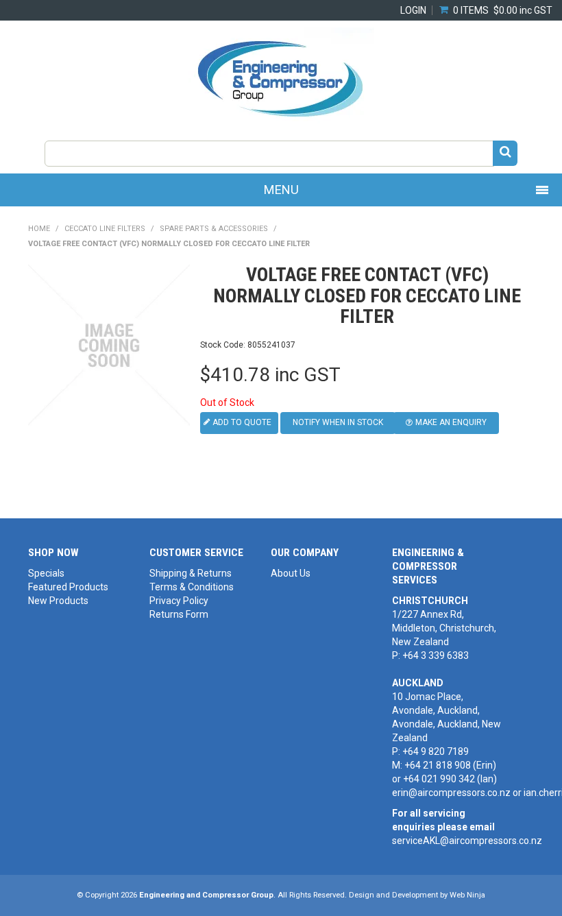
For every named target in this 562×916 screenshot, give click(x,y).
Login (413, 10)
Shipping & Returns (190, 573)
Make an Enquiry (451, 422)
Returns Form (178, 614)
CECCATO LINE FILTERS (104, 228)
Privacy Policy (178, 600)
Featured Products (68, 586)
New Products (58, 600)
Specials (46, 573)
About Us (290, 573)
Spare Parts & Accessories (214, 228)
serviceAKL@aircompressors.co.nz (467, 840)
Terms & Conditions (191, 586)
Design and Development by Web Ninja (417, 895)
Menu (281, 189)
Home (39, 228)
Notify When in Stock (338, 422)
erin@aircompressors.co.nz (451, 792)
